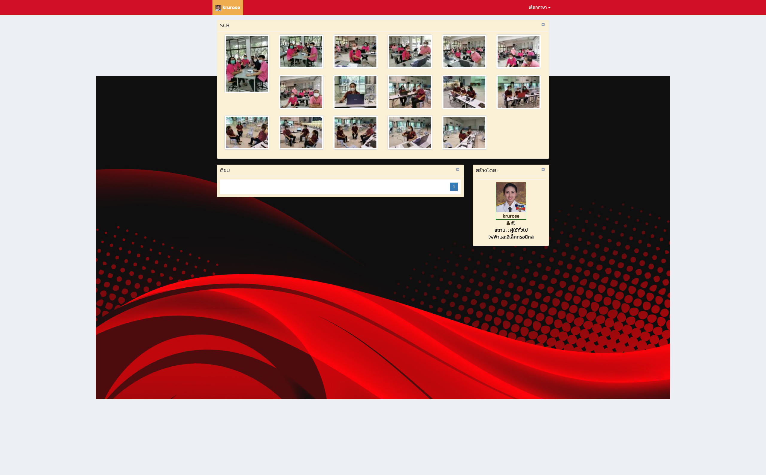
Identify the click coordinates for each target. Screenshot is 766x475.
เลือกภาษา (538, 7)
